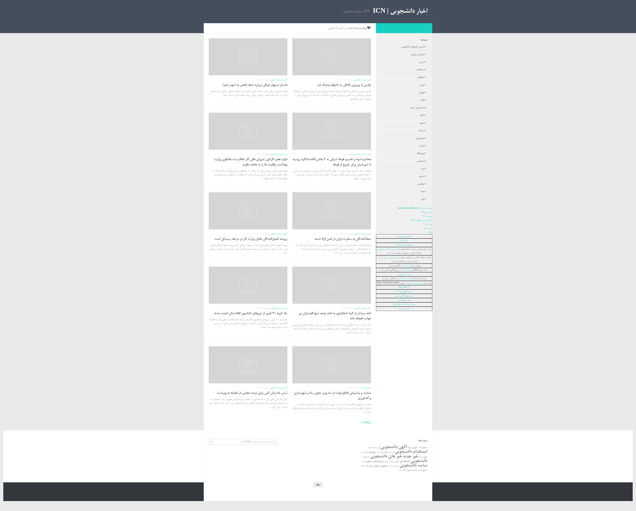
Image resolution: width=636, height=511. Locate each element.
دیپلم (422, 123)
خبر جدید (410, 456)
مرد (422, 168)
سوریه (397, 466)
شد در (389, 466)
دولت (386, 461)
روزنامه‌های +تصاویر (374, 461)
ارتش (421, 62)
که (406, 470)
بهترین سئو (428, 228)
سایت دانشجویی (413, 465)
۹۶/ (400, 470)
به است (365, 452)
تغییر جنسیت (404, 308)
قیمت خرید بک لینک (414, 283)
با (382, 452)
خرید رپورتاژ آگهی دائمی (404, 296)
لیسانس (420, 161)
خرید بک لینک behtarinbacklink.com (415, 208)
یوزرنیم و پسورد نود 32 (404, 245)
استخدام (420, 69)
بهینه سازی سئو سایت (388, 257)
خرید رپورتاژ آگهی (404, 300)
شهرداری (420, 138)
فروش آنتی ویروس (404, 236)
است (370, 448)
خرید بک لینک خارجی (387, 249)
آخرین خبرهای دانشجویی (362, 80)
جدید (420, 457)
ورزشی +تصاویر (418, 470)
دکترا (422, 115)
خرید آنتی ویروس (404, 274)
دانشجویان (366, 457)
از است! (374, 448)
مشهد (421, 176)
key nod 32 (404, 287)
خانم (422, 100)
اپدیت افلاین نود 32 (404, 291)
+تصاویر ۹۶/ (423, 448)
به (370, 452)
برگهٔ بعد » (365, 422)
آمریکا (410, 448)
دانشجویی (418, 461)
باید (379, 452)
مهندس (420, 184)
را (383, 461)
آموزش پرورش (417, 54)
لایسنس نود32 (426, 212)
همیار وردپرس (399, 493)
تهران (421, 92)
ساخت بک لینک (405, 278)
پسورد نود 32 (427, 216)
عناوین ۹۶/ (369, 466)
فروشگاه (420, 153)
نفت (422, 191)
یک (403, 470)
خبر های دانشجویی (386, 456)
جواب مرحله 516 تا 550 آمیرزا (404, 304)
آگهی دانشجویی (393, 447)
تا (362, 452)
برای (373, 452)
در (401, 461)
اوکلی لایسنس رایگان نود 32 (421, 220)
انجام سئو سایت (406, 265)
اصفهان (420, 77)
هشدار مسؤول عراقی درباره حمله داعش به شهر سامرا (255, 85)
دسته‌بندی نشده (365, 388)
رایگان (430, 232)
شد (393, 466)
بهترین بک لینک (406, 270)
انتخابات (386, 452)
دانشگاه (406, 461)
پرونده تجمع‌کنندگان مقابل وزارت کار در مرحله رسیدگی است (250, 239)
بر (377, 452)
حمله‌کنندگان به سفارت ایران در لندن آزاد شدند (342, 239)
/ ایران (415, 447)
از (379, 447)
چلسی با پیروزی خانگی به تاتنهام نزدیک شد (344, 85)
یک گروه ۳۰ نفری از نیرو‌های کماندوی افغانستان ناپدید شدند (250, 313)
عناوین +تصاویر (380, 466)
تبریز (422, 85)
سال (363, 462)
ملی (426, 470)
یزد (422, 199)
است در (391, 452)
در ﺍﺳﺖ (391, 462)
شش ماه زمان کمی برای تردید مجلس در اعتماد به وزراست (252, 393)
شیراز (421, 146)
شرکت (421, 130)
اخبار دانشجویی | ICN (400, 11)
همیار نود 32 (427, 224)
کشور (410, 470)
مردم (363, 466)
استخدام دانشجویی (411, 451)
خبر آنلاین (404, 240)
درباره (397, 461)
